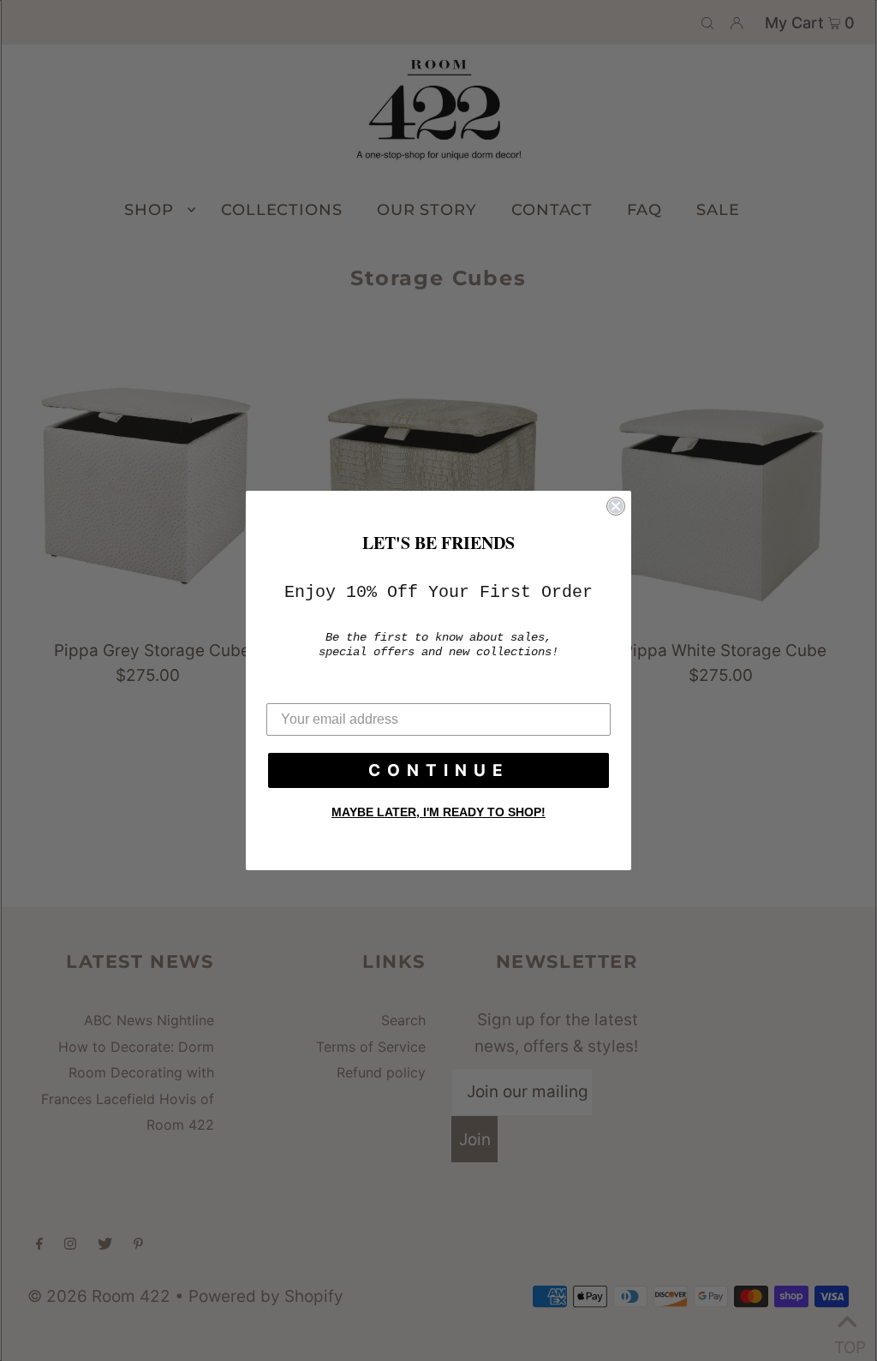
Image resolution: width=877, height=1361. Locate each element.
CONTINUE (439, 770)
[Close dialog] (615, 506)
